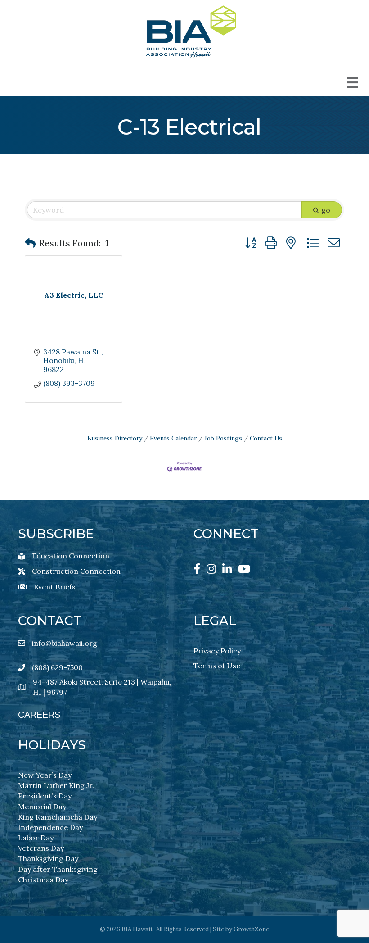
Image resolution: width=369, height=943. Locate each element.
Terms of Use (217, 665)
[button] (30, 243)
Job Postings (223, 438)
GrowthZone (251, 929)
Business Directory (114, 438)
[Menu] (352, 82)
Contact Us (266, 438)
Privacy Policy (217, 650)
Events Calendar (173, 438)
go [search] (325, 209)
